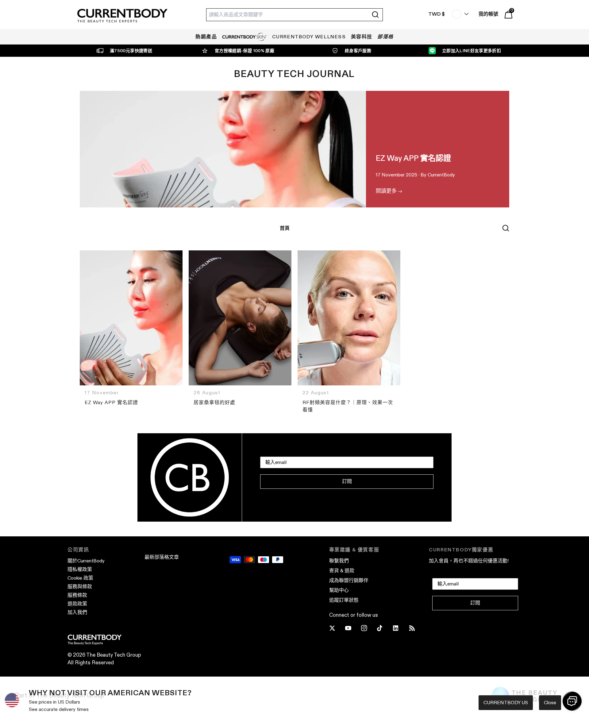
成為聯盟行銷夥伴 (348, 580)
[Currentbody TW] (122, 16)
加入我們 (77, 612)
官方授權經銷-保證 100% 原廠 (244, 50)
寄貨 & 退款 (341, 570)
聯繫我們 (339, 561)
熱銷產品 (206, 37)
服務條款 (77, 595)
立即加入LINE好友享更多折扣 (471, 50)
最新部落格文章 (161, 557)
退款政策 (77, 604)
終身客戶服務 (358, 50)
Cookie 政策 (80, 578)
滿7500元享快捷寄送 (131, 50)
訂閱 (347, 481)
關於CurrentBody (86, 561)
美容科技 (361, 37)
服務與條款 (79, 586)
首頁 (285, 228)
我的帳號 (488, 14)
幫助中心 (339, 590)
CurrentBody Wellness (309, 37)
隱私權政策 (79, 569)
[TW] (459, 14)
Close (550, 702)
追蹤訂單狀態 (344, 600)
